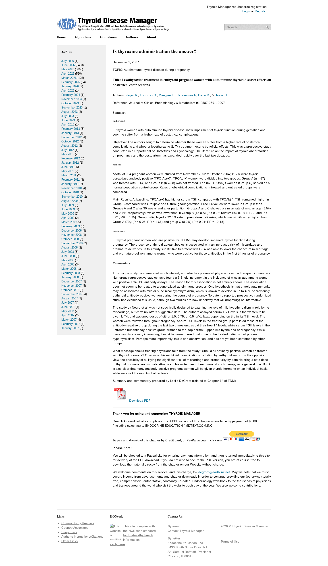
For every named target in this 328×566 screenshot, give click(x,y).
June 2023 (68, 120)
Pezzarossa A (185, 95)
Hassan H (221, 95)
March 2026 (69, 77)
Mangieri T (166, 95)
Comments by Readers (77, 523)
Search (267, 27)
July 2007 (67, 302)
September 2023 (72, 107)
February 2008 (70, 273)
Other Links (69, 541)
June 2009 (68, 209)
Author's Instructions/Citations (82, 536)
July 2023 (67, 116)
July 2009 (67, 205)
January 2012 (70, 162)
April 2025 (67, 90)
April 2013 (67, 124)
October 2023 (70, 103)
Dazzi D (203, 95)
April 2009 (67, 217)
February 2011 (70, 179)
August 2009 (69, 201)
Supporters (69, 532)
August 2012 (69, 145)
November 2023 (71, 99)
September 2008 (72, 243)
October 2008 (70, 239)
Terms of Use (230, 541)
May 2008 (67, 260)
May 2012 (67, 154)
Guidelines (108, 37)
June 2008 (68, 256)
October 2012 (70, 141)
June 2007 (68, 307)
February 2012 (70, 158)
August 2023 (69, 111)
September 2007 (72, 294)
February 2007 (70, 324)
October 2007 (70, 290)
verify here (117, 544)
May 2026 (67, 69)
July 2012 (67, 150)
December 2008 (71, 230)
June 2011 (68, 167)
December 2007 (71, 281)
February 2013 (70, 128)
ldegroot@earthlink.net (214, 472)
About (151, 37)
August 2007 (69, 298)
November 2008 (71, 234)
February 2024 (70, 94)
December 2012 (71, 137)
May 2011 (67, 171)
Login (246, 11)
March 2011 (68, 175)
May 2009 (67, 213)
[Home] (113, 31)
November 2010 (71, 188)
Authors (132, 37)
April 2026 (67, 73)
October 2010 (70, 192)
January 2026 (70, 86)
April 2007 (67, 315)
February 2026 (70, 82)
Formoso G (148, 95)
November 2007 (71, 285)
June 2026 (68, 65)
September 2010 (72, 196)
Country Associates (74, 527)
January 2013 (70, 133)
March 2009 (69, 222)
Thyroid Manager (191, 531)
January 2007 (70, 328)
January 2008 (70, 277)
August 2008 (69, 247)
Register (261, 11)
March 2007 (69, 319)
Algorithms (83, 37)
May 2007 (67, 311)
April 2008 (67, 264)
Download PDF (139, 400)
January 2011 (70, 184)
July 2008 (67, 251)
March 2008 (69, 268)
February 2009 (70, 226)
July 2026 (67, 61)
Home (61, 37)
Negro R (131, 95)
